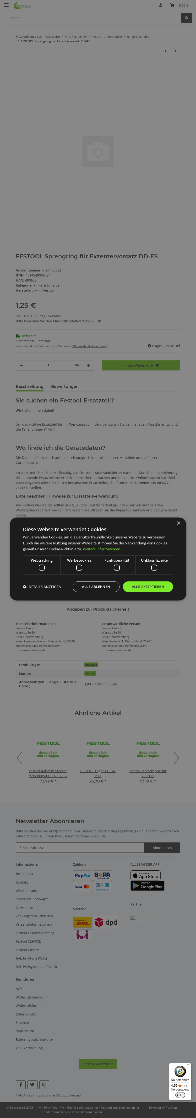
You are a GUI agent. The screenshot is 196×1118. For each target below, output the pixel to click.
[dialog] (98, 559)
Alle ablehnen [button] (96, 586)
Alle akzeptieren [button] (148, 586)
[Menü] (188, 1066)
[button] (42, 586)
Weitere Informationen (101, 548)
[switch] (180, 1095)
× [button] (178, 523)
